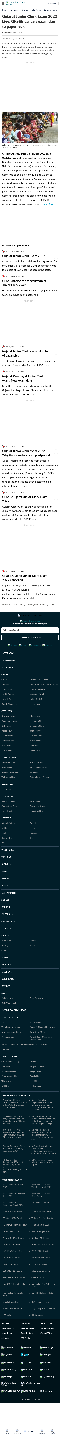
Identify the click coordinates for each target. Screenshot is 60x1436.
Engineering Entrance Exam (43, 1322)
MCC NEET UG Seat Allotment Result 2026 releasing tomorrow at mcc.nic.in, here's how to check (42, 1148)
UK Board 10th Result (40, 1272)
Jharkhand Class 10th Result (43, 1258)
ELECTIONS (6, 986)
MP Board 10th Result (41, 1217)
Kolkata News (7, 750)
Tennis (32, 959)
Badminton (6, 955)
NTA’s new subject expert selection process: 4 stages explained (42, 1176)
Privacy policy (7, 1342)
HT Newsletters (47, 1342)
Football (33, 955)
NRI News (5, 1100)
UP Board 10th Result (40, 1252)
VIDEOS (5, 892)
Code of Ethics (46, 1347)
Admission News (8, 815)
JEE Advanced (37, 1329)
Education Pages (11, 1194)
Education (17, 605)
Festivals (33, 842)
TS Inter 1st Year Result (41, 1226)
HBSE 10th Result (39, 1278)
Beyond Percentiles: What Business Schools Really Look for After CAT (14, 1162)
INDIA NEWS (7, 681)
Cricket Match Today (39, 693)
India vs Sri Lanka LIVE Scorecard (44, 698)
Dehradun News (37, 735)
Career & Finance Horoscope (42, 1041)
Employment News (38, 820)
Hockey (4, 959)
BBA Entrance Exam (11, 1316)
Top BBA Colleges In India (14, 1298)
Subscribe (52, 3)
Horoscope (6, 803)
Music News (6, 781)
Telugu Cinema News (10, 786)
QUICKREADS (7, 993)
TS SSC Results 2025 (40, 1239)
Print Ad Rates (27, 1347)
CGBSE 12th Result (39, 1265)
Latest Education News (15, 1109)
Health (4, 847)
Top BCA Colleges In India (42, 1307)
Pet (2, 857)
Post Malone (35, 1036)
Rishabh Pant (7, 713)
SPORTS (5, 950)
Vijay (3, 1036)
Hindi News (35, 1095)
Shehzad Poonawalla (39, 1058)
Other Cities (35, 764)
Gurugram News (37, 740)
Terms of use (46, 1337)
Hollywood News (37, 776)
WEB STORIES (7, 864)
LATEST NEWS (7, 667)
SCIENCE (5, 914)
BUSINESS (6, 878)
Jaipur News (35, 745)
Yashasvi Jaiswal (37, 708)
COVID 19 (5, 1000)
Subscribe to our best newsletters (30, 635)
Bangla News (35, 1090)
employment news (36, 605)
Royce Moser (7, 1063)
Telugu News (6, 1095)
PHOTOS (5, 885)
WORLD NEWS (8, 674)
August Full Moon (37, 1046)
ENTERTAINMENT (9, 772)
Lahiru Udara (35, 718)
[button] (3, 3)
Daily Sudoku (7, 1012)
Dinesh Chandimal (9, 718)
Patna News (6, 759)
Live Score (5, 698)
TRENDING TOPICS (10, 1071)
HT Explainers (36, 1100)
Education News (37, 825)
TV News (34, 786)
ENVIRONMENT (8, 907)
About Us (5, 1337)
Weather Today (27, 1342)
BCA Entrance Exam (40, 1316)
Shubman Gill (7, 703)
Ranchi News (7, 764)
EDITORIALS (7, 928)
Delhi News (6, 740)
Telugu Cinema (36, 1085)
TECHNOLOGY (8, 942)
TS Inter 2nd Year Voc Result (15, 1239)
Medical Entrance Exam (13, 1322)
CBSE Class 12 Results (12, 1285)
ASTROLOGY (7, 798)
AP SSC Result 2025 (11, 1245)
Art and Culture (8, 837)
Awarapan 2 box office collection (15, 1058)
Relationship (6, 852)
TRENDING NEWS (9, 1031)
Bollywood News (8, 776)
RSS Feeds (25, 1352)
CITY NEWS (6, 725)
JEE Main (7, 1329)
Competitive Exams (9, 820)
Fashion (4, 842)
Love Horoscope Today (11, 1046)
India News (36, 10)
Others (4, 964)
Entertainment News (10, 1090)
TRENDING (6, 871)
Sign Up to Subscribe (30, 649)
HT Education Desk (13, 33)
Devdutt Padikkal (37, 703)
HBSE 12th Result (10, 1278)
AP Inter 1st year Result (41, 1245)
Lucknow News (36, 750)
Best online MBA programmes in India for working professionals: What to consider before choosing (42, 1119)
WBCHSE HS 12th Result (14, 1291)
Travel (32, 852)
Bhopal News (35, 730)
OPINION (5, 921)
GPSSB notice (30, 290)
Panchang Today (8, 1051)
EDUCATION (7, 810)
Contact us (25, 1337)
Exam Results (7, 825)
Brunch (33, 837)
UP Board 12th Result (12, 1258)
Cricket (24, 10)
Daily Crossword (37, 1012)
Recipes (33, 847)
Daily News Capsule (11, 641)
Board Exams (35, 815)
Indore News (6, 745)
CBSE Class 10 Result (40, 1285)
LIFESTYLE (6, 832)
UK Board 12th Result (12, 1272)
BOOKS (4, 971)
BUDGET (5, 900)
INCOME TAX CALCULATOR (13, 1024)
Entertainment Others (39, 791)
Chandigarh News (9, 735)
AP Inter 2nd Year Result (13, 1252)
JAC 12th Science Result (13, 1265)
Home (5, 10)
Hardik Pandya (7, 708)
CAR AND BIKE (8, 935)
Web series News (8, 791)
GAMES (4, 1007)
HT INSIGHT (6, 979)
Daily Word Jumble (9, 1017)
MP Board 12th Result (12, 1226)
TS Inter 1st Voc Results (13, 1232)
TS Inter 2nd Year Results (42, 1232)
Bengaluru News (8, 730)
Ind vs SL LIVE (36, 713)
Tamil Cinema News (38, 781)
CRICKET (5, 689)
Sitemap (5, 1352)
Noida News (35, 755)
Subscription (6, 1347)
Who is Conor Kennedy (11, 1041)
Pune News (35, 759)
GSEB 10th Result (39, 1291)
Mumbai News (7, 755)
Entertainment (50, 10)
